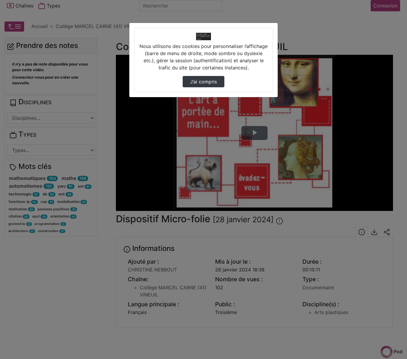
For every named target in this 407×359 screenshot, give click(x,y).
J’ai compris (203, 82)
